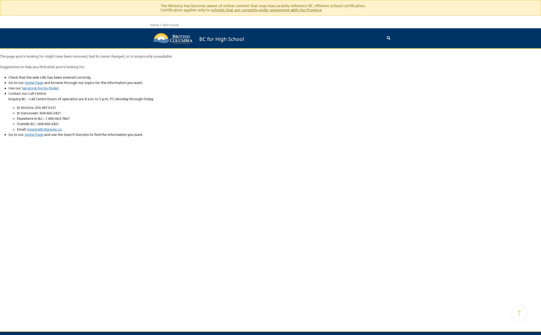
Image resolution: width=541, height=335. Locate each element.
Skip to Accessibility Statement (245, 38)
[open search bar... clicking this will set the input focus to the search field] (388, 38)
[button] (519, 313)
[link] (386, 5)
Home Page (34, 82)
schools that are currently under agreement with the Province (266, 9)
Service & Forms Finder (40, 88)
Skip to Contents (245, 36)
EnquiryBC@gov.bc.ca (44, 129)
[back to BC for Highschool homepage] (173, 38)
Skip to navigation (245, 36)
